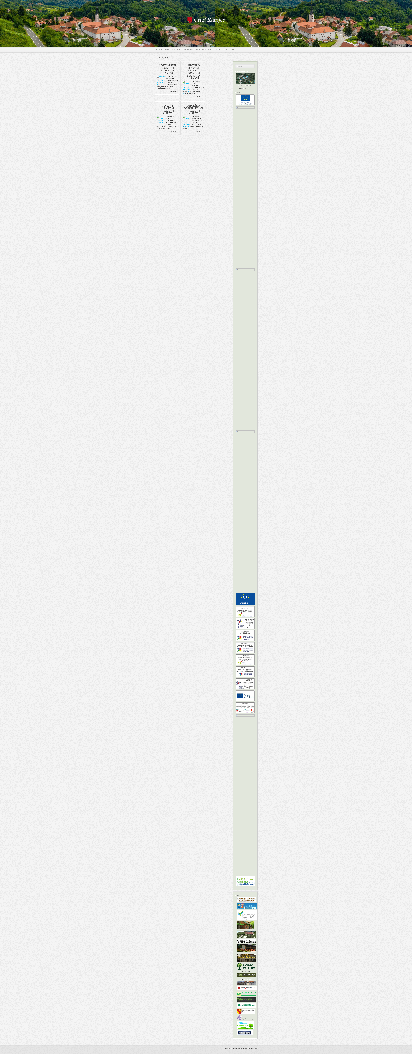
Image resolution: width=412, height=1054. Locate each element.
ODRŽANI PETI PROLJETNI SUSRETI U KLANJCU (167, 69)
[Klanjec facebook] (245, 1034)
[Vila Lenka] (246, 952)
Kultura (210, 49)
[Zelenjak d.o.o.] (246, 995)
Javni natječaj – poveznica (245, 979)
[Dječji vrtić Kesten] (247, 909)
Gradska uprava (188, 49)
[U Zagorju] (245, 1028)
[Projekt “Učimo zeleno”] (246, 969)
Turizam (218, 49)
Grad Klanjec (176, 49)
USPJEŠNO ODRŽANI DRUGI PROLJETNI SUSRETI (193, 109)
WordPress (254, 1048)
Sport (225, 49)
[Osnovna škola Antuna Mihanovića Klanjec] (246, 985)
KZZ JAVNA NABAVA (243, 971)
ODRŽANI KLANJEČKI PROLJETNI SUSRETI (167, 109)
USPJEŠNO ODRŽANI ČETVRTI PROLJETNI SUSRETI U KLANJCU (193, 72)
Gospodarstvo (201, 49)
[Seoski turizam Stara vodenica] (246, 942)
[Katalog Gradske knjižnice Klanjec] (246, 961)
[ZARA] (247, 1019)
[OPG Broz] (246, 938)
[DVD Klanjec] (247, 990)
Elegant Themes (237, 1048)
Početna (159, 49)
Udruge (231, 49)
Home (156, 58)
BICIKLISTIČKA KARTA (244, 85)
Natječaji (167, 49)
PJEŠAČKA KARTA (243, 88)
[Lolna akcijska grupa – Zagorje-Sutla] (247, 919)
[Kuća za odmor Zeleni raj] (245, 929)
